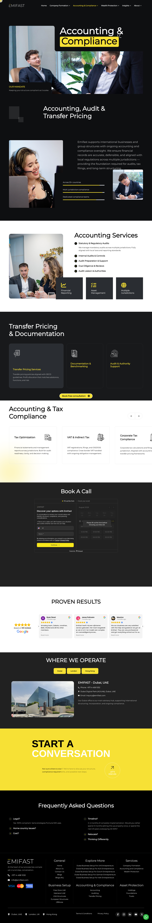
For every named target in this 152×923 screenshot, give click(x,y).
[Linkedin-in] (129, 914)
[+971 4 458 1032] (9, 875)
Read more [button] (45, 635)
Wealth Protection (109, 6)
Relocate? (93, 834)
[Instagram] (123, 914)
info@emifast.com (19, 880)
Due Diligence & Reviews (91, 266)
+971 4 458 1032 (18, 875)
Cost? (16, 833)
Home (44, 6)
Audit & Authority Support (120, 365)
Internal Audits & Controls (92, 256)
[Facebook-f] (117, 914)
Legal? (16, 819)
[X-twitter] (141, 914)
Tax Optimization (24, 437)
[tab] (60, 671)
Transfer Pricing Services (27, 369)
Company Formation (59, 6)
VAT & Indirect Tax (78, 437)
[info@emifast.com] (9, 880)
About (137, 6)
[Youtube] (135, 914)
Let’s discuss (112, 773)
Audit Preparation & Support (93, 261)
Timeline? (93, 819)
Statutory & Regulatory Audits (94, 243)
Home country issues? (24, 828)
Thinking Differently (98, 839)
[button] (131, 416)
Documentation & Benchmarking (81, 365)
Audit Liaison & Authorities (92, 271)
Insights (125, 6)
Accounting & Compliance (84, 6)
